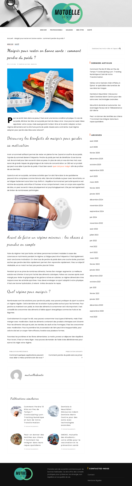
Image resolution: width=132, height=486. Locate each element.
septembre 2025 (97, 170)
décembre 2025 (96, 158)
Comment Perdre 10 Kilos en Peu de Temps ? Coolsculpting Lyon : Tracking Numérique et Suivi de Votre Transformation (34, 415)
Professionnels (56, 30)
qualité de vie (64, 477)
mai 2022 (93, 246)
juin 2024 (93, 217)
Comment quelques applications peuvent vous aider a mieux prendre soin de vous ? (26, 356)
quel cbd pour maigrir (62, 166)
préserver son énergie (69, 474)
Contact (91, 474)
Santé (89, 30)
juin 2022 (93, 240)
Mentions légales (94, 480)
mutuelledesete (33, 426)
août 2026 (94, 141)
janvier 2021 (94, 299)
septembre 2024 (97, 211)
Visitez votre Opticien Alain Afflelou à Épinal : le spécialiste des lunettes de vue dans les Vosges (105, 85)
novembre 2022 (96, 223)
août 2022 (94, 229)
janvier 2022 (95, 270)
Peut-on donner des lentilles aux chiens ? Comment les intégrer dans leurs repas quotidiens (34, 440)
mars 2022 (94, 258)
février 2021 (94, 293)
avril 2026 (94, 147)
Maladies (69, 30)
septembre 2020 (97, 311)
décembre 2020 (96, 305)
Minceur (43, 30)
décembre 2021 (96, 276)
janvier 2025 (95, 194)
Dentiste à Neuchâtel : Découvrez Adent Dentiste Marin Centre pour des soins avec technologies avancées (105, 96)
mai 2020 (93, 317)
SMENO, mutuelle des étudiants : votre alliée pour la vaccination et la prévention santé (70, 440)
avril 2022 (94, 252)
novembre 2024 (96, 205)
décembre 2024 (96, 199)
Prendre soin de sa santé (57, 469)
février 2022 (95, 264)
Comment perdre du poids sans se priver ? (65, 356)
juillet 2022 (94, 235)
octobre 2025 (95, 164)
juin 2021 (93, 287)
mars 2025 (94, 182)
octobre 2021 (95, 282)
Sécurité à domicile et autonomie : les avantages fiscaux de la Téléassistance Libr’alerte (106, 108)
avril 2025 (94, 176)
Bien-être (80, 30)
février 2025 (95, 188)
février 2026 (95, 153)
